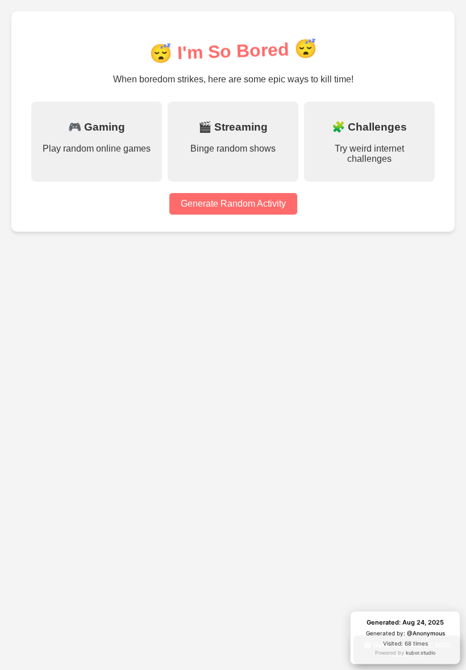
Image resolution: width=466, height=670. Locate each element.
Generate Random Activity (233, 203)
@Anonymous (426, 633)
